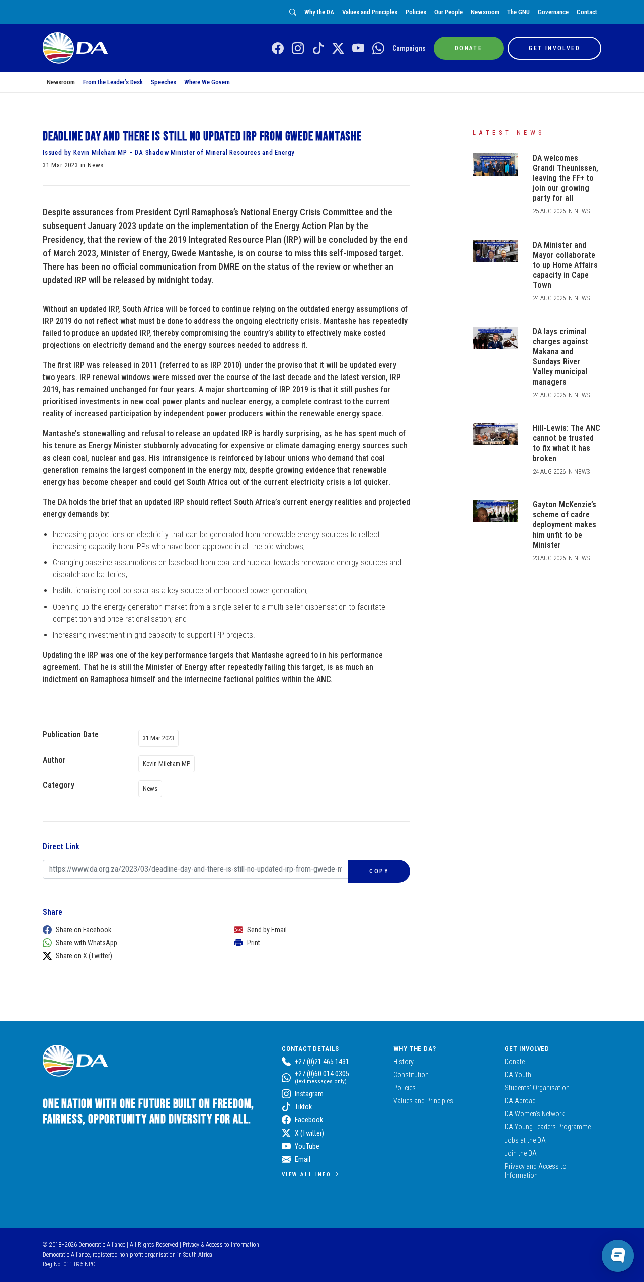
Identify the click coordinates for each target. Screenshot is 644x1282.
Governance (553, 12)
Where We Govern (207, 82)
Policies (416, 12)
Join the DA (521, 1153)
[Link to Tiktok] (318, 49)
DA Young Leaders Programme (548, 1127)
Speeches (163, 82)
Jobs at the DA (525, 1140)
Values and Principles (369, 12)
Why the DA (319, 12)
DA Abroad (520, 1101)
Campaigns (409, 48)
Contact (587, 12)
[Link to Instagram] (298, 49)
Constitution (411, 1075)
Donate (515, 1062)
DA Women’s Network (535, 1114)
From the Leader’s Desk (113, 82)
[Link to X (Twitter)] (338, 49)
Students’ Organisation (537, 1088)
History (403, 1062)
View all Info (306, 1174)
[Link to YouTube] (358, 49)
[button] (128, 929)
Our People (448, 12)
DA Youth (518, 1075)
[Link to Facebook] (278, 49)
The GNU (518, 12)
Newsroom (485, 12)
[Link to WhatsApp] (378, 49)
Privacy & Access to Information (221, 1244)
